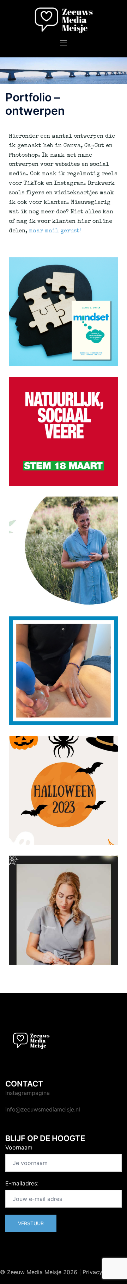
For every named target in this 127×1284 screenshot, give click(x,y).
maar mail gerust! (56, 231)
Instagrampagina (27, 1092)
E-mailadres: (21, 1183)
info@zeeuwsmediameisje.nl (42, 1109)
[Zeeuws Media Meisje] (63, 19)
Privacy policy (101, 1272)
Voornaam (18, 1147)
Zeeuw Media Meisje (34, 1272)
